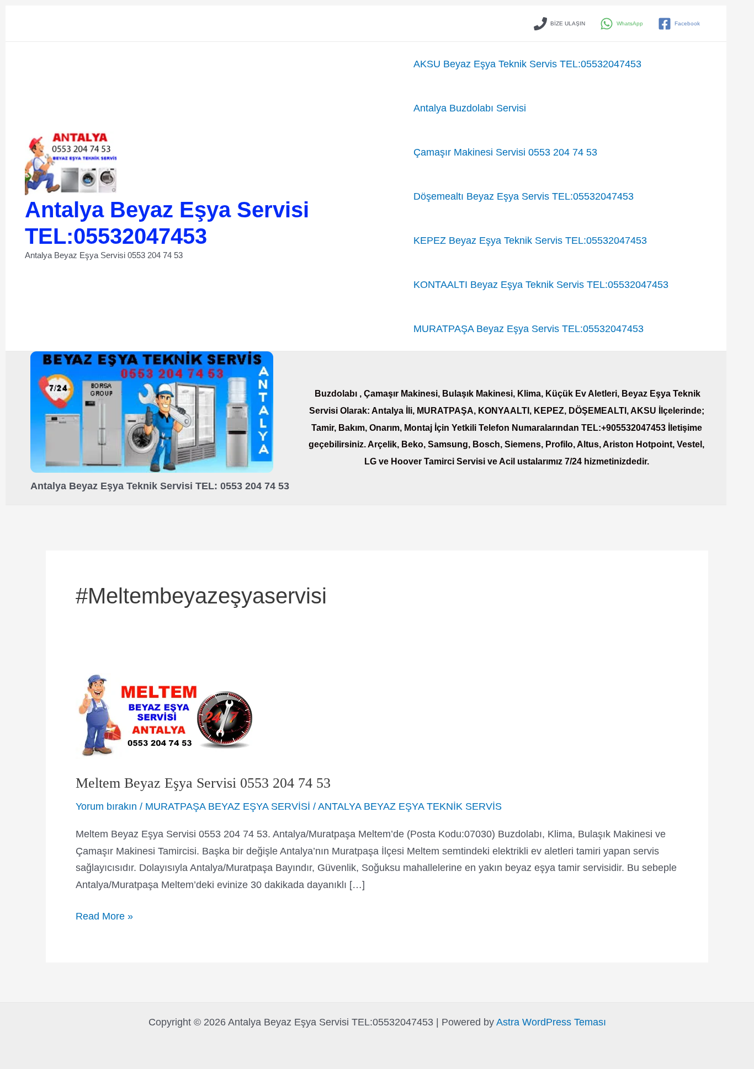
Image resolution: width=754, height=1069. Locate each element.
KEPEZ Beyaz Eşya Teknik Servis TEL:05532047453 (530, 240)
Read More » (104, 917)
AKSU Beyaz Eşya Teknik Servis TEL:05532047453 (527, 64)
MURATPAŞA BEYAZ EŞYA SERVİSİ (227, 806)
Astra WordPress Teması (551, 1022)
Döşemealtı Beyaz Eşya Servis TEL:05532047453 (523, 196)
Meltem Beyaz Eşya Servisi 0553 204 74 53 (203, 783)
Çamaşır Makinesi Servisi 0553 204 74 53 (505, 152)
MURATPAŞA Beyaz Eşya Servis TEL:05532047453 (528, 328)
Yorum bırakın (106, 806)
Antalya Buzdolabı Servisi (469, 108)
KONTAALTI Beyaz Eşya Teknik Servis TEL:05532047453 (540, 284)
